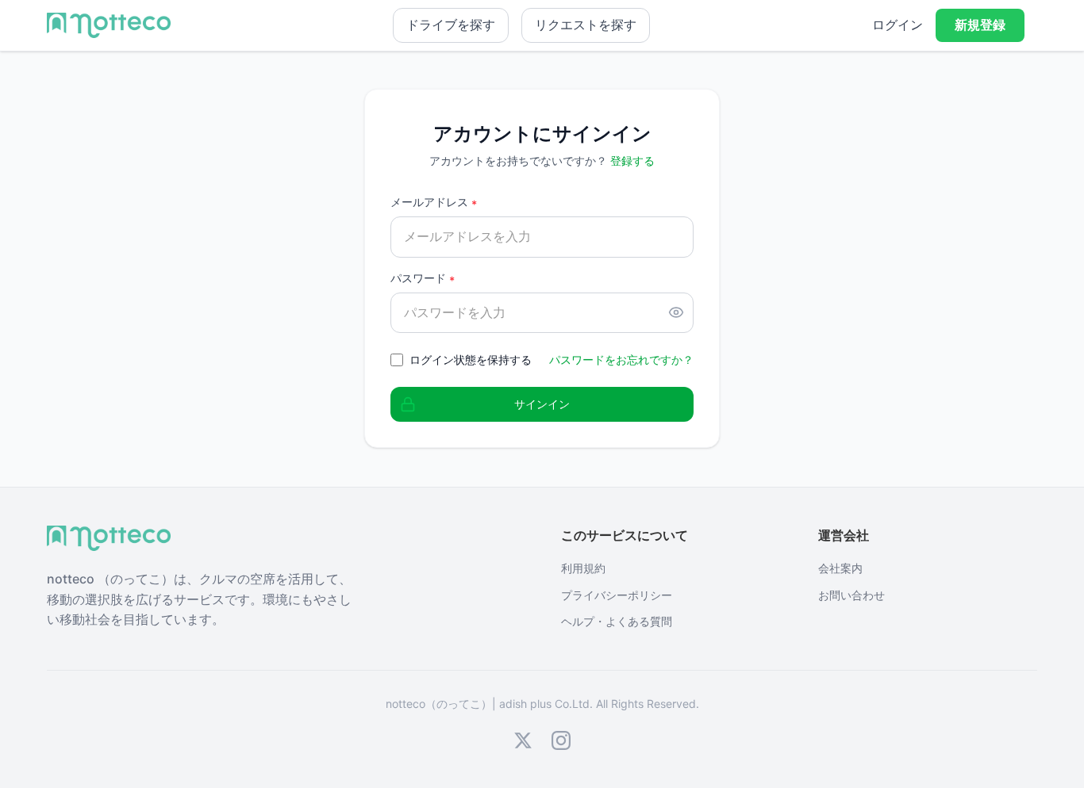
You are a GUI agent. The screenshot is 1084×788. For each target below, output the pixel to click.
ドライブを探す (450, 25)
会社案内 (840, 568)
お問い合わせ (851, 595)
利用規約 (583, 568)
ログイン (897, 25)
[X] (522, 740)
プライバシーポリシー (616, 595)
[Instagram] (561, 740)
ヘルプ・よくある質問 (616, 621)
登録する (632, 160)
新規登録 (980, 25)
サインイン (542, 404)
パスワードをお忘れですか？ (621, 359)
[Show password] (676, 312)
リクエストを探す (585, 25)
